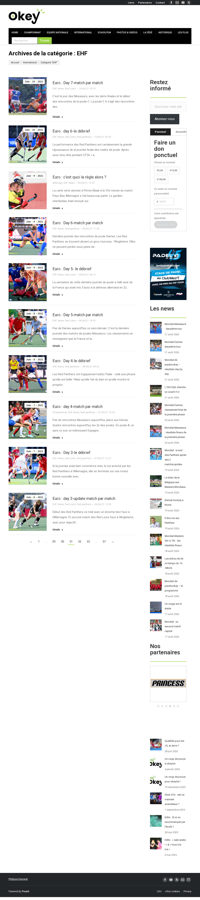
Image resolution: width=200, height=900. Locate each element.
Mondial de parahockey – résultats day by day (173, 366)
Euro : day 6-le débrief (71, 131)
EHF (55, 88)
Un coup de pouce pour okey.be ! (175, 779)
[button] (158, 706)
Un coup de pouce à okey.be (175, 761)
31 (71, 541)
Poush (25, 891)
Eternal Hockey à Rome (174, 502)
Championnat (60, 412)
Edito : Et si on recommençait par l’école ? (175, 822)
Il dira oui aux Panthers (172, 520)
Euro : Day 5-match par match (78, 314)
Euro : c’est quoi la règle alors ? (79, 177)
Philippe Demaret (18, 879)
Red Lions (70, 88)
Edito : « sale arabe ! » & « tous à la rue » (175, 844)
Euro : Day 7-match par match (78, 82)
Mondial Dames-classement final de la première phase (176, 410)
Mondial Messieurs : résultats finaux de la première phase (175, 432)
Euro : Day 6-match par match (78, 223)
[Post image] (156, 328)
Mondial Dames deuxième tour (173, 344)
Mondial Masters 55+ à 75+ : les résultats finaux (174, 541)
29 (53, 541)
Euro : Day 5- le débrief (72, 268)
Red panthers (84, 137)
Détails (56, 117)
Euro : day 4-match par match (78, 406)
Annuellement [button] (184, 131)
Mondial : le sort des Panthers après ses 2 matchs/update (175, 457)
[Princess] (168, 701)
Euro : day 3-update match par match (84, 498)
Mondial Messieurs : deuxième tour (175, 326)
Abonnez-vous (165, 119)
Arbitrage (57, 183)
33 (88, 541)
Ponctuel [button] (160, 131)
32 (79, 541)
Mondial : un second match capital (173, 626)
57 (104, 541)
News (61, 88)
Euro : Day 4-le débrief (71, 360)
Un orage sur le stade (173, 606)
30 (62, 541)
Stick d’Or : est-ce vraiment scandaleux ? (174, 799)
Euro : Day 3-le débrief (71, 452)
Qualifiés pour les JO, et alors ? (174, 743)
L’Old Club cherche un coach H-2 (175, 389)
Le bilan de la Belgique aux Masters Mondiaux (175, 482)
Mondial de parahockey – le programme (174, 586)
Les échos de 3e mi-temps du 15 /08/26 (174, 563)
